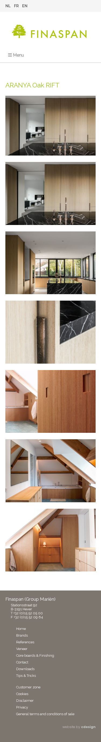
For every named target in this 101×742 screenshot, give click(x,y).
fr (16, 6)
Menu (18, 55)
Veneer (21, 649)
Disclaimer (25, 701)
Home (21, 629)
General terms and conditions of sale (45, 714)
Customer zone (28, 687)
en (24, 6)
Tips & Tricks (26, 676)
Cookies (22, 694)
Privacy (22, 707)
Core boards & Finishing (35, 656)
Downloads (25, 669)
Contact (22, 662)
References (25, 642)
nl (8, 6)
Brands (22, 635)
